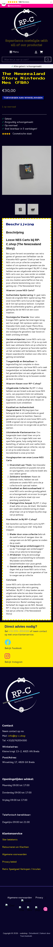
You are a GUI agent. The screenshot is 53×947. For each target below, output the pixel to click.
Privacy (39, 897)
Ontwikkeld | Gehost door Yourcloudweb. (35, 934)
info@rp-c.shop (16, 735)
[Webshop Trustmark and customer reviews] (45, 909)
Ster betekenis (9, 839)
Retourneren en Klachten (15, 847)
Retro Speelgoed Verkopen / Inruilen (21, 869)
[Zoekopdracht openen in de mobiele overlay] (26, 59)
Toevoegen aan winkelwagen (23, 97)
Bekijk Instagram (14, 661)
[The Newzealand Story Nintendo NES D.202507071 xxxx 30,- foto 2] (33, 209)
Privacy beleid (9, 861)
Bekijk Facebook (13, 648)
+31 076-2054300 (19, 631)
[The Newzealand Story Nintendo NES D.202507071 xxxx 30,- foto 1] (20, 209)
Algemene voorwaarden (14, 854)
